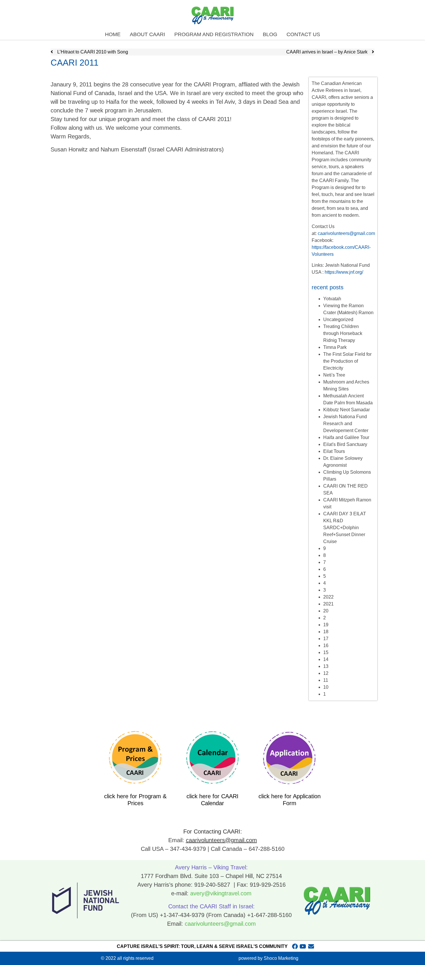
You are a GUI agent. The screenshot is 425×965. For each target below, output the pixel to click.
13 (325, 666)
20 (325, 610)
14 (325, 659)
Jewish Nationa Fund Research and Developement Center (345, 423)
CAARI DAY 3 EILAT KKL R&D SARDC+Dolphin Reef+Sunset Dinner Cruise (344, 527)
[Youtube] (303, 946)
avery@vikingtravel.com (221, 893)
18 (325, 631)
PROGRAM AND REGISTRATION (214, 34)
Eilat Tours (334, 451)
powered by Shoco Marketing (268, 958)
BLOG (270, 34)
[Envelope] (311, 946)
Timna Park (335, 347)
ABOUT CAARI (147, 34)
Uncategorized (338, 319)
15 (325, 652)
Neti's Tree (334, 375)
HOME (113, 34)
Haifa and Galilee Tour (346, 437)
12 (325, 673)
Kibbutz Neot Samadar (346, 409)
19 (325, 624)
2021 (328, 603)
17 (325, 638)
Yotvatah (332, 298)
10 (325, 687)
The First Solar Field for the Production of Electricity (347, 361)
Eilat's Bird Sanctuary (345, 444)
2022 (328, 596)
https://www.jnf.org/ (344, 272)
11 (325, 680)
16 (325, 645)
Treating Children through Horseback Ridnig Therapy (342, 333)
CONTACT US (303, 34)
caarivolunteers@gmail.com (346, 233)
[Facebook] (295, 946)
